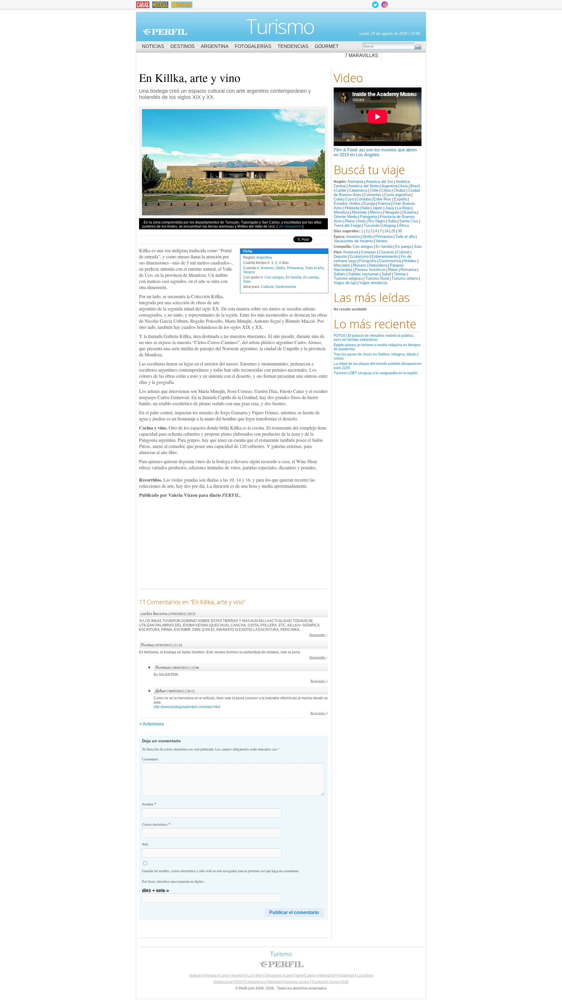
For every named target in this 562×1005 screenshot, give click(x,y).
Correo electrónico (156, 824)
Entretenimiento (384, 256)
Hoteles (410, 261)
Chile (374, 190)
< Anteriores (151, 723)
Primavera (384, 236)
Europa (369, 203)
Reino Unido (355, 221)
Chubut (399, 190)
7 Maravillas (361, 55)
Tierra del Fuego (347, 225)
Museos (359, 265)
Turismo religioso (348, 278)
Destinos (182, 46)
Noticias (153, 46)
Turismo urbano (405, 278)
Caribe (340, 190)
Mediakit (275, 982)
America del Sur (379, 181)
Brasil (415, 186)
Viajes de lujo (345, 283)
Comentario (150, 759)
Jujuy (389, 208)
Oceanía (409, 212)
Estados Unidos (347, 203)
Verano (381, 241)
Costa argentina (397, 195)
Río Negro (376, 221)
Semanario (273, 975)
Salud (386, 274)
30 (400, 231)
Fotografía (367, 261)
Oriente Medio (345, 216)
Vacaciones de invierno (353, 241)
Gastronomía (390, 261)
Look (288, 975)
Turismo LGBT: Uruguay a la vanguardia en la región (375, 373)
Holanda (352, 208)
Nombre (149, 804)
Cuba (338, 199)
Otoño (367, 236)
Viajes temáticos (373, 283)
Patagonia (368, 216)
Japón (377, 208)
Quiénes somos (296, 982)
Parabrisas (345, 975)
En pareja (403, 246)
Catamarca (358, 190)
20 (393, 231)
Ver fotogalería (289, 226)
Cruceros (386, 252)
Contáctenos (255, 982)
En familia (384, 246)
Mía (259, 975)
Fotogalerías (253, 46)
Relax (393, 269)
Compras (368, 252)
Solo (418, 246)
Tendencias (293, 46)
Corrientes (372, 195)
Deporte (340, 256)
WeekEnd (327, 975)
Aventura (350, 252)
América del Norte (363, 186)
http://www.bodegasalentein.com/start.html (187, 707)
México (376, 212)
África (404, 225)
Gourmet (327, 46)
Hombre (238, 975)
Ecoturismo (359, 256)
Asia (404, 186)
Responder (318, 635)
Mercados (342, 265)
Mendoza (341, 212)
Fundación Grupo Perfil (330, 982)
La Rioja (404, 208)
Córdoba (364, 199)
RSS (239, 982)
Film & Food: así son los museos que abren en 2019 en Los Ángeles (375, 152)
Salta (392, 221)
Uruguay (389, 225)
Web (145, 844)
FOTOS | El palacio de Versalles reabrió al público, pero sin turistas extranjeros (374, 338)
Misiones (359, 212)
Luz (250, 975)
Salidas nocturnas (363, 274)
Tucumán (372, 225)
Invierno (353, 236)
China (386, 190)
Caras (224, 975)
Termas (400, 274)
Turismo (280, 26)
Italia (365, 208)
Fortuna (211, 975)
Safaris (340, 274)
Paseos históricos (370, 269)
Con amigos (363, 246)
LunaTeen (365, 975)
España (400, 199)
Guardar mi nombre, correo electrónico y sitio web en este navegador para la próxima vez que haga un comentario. (220, 870)
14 (386, 231)
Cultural (403, 252)
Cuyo (349, 199)
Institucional (223, 982)
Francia (384, 203)
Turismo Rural (377, 278)
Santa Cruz (408, 221)
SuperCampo (305, 975)
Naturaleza (378, 265)
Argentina (215, 46)
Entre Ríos (382, 199)
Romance (408, 269)
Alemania (355, 181)
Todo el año (405, 236)
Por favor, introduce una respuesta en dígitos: (173, 881)
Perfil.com (164, 31)
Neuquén (392, 212)
